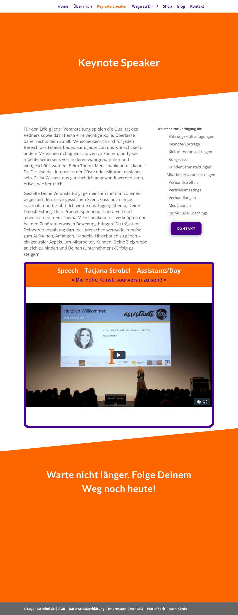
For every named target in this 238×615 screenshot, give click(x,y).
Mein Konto (178, 608)
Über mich (82, 7)
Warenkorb (156, 608)
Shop (167, 7)
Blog (181, 7)
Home (63, 7)
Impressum (117, 608)
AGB (61, 608)
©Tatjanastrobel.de (39, 608)
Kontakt (197, 7)
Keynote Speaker (112, 7)
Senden (186, 578)
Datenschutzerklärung (86, 608)
